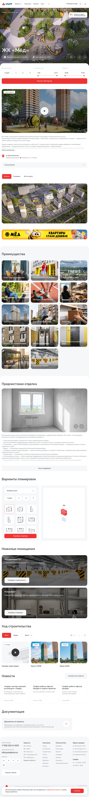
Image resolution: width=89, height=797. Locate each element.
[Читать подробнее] (15, 270)
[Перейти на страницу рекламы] (44, 235)
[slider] (38, 75)
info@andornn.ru (10, 752)
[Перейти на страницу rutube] (4, 760)
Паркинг (36, 4)
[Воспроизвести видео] (44, 111)
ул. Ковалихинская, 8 (79, 754)
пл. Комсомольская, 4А (80, 752)
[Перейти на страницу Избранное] (80, 4)
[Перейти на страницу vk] (8, 760)
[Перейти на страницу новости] (15, 693)
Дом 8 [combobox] (27, 635)
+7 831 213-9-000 (71, 4)
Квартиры (27, 4)
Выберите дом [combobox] (12, 491)
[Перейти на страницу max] (4, 765)
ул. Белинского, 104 (79, 746)
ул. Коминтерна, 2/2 (79, 749)
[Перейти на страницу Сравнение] (85, 4)
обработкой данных (54, 790)
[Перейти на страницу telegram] (13, 760)
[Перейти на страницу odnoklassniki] (18, 760)
